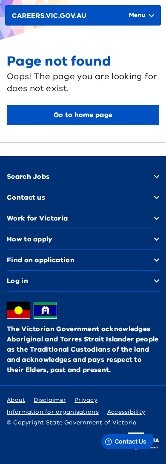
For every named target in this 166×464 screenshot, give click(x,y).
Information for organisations (53, 412)
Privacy (85, 400)
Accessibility (126, 412)
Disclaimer (50, 400)
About (16, 400)
